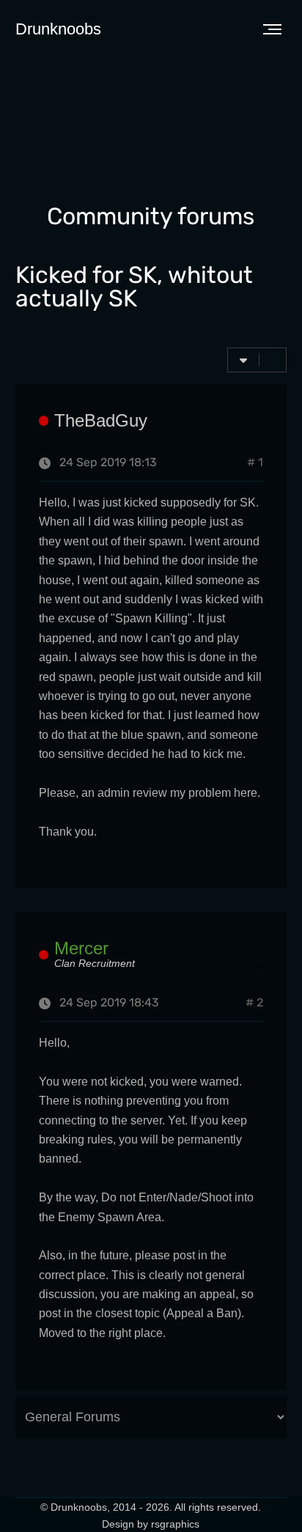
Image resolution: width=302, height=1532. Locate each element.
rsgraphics (175, 1524)
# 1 (255, 463)
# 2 (254, 1003)
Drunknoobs (58, 29)
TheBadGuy (100, 420)
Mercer (81, 948)
